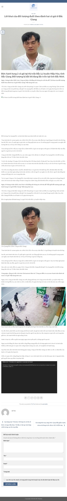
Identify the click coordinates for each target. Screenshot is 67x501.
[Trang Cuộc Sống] (33, 7)
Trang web (6, 471)
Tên (4, 455)
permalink (45, 404)
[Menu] (2, 6)
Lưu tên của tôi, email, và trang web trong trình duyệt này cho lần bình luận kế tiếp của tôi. (32, 480)
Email (5, 463)
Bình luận (6, 440)
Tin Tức (33, 13)
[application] (29, 377)
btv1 (41, 24)
